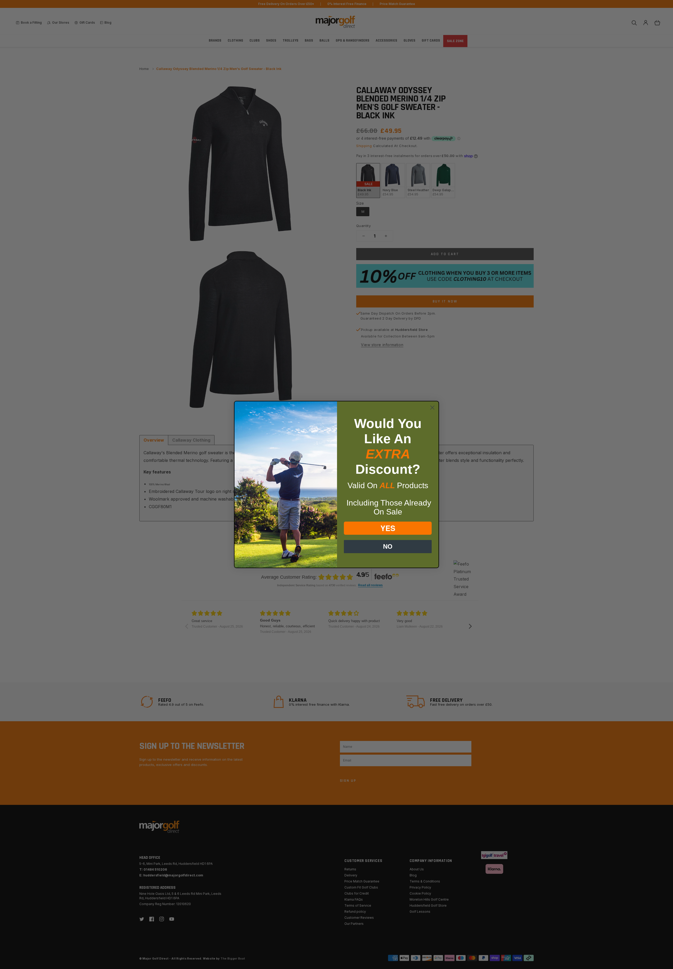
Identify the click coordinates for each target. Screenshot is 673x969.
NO (387, 546)
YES (387, 528)
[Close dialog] (432, 407)
